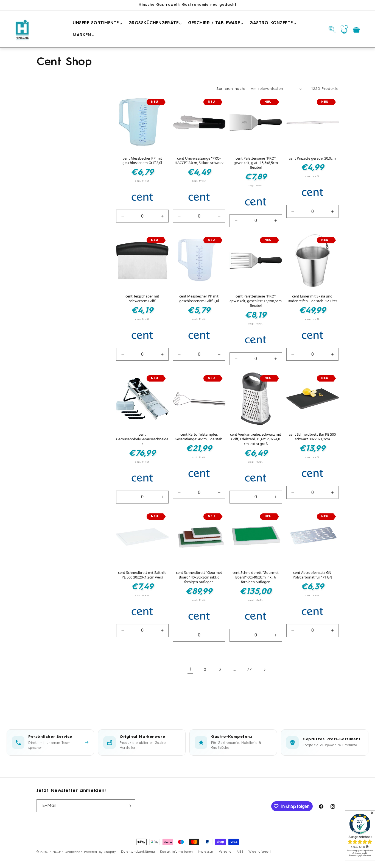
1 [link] (190, 669)
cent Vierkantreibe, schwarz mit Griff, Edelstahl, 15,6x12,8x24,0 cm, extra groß (255, 439)
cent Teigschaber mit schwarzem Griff (142, 298)
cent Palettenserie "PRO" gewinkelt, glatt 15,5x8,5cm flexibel (256, 163)
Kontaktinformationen (176, 851)
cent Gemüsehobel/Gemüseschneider (142, 439)
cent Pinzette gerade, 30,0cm (312, 158)
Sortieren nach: (231, 89)
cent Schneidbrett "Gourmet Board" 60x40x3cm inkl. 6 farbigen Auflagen (256, 577)
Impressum (206, 851)
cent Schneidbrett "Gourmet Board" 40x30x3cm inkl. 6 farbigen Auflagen (199, 577)
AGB (240, 851)
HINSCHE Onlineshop (66, 852)
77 (249, 669)
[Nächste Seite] (264, 670)
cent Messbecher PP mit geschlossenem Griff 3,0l (142, 160)
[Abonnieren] (129, 805)
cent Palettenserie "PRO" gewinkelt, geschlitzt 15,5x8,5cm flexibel (256, 301)
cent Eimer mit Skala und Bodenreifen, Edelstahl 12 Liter (312, 298)
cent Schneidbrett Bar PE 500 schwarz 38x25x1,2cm (312, 436)
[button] (96, 23)
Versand (225, 851)
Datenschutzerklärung (138, 851)
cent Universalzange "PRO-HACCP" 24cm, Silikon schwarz (199, 160)
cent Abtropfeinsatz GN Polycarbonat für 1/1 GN (312, 575)
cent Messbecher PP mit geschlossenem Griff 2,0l (199, 298)
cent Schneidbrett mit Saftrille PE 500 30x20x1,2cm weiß (142, 575)
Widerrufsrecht (259, 851)
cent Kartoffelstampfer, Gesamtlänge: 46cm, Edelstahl (199, 436)
